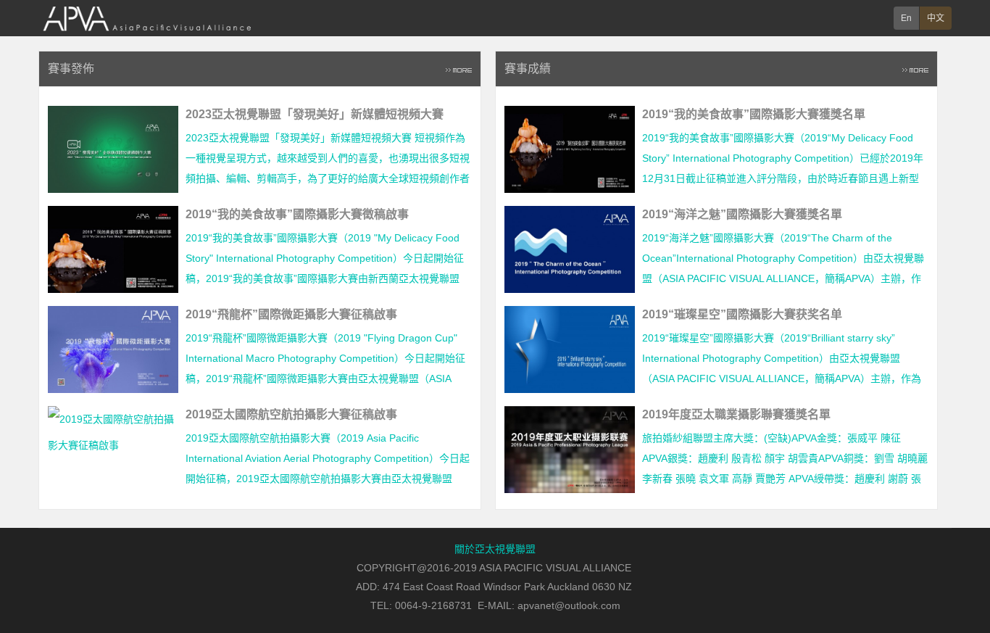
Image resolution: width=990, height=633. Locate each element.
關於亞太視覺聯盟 (495, 549)
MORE (459, 68)
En (906, 18)
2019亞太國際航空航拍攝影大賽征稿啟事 (291, 414)
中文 (935, 18)
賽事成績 (527, 68)
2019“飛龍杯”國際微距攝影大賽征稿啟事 (291, 314)
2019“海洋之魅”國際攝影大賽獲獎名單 (742, 214)
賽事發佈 (71, 68)
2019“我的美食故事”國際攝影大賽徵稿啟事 (297, 214)
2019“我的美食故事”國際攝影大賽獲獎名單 (753, 114)
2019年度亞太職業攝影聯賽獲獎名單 (736, 414)
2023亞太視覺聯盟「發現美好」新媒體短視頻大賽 (315, 114)
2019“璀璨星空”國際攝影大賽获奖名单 (742, 314)
